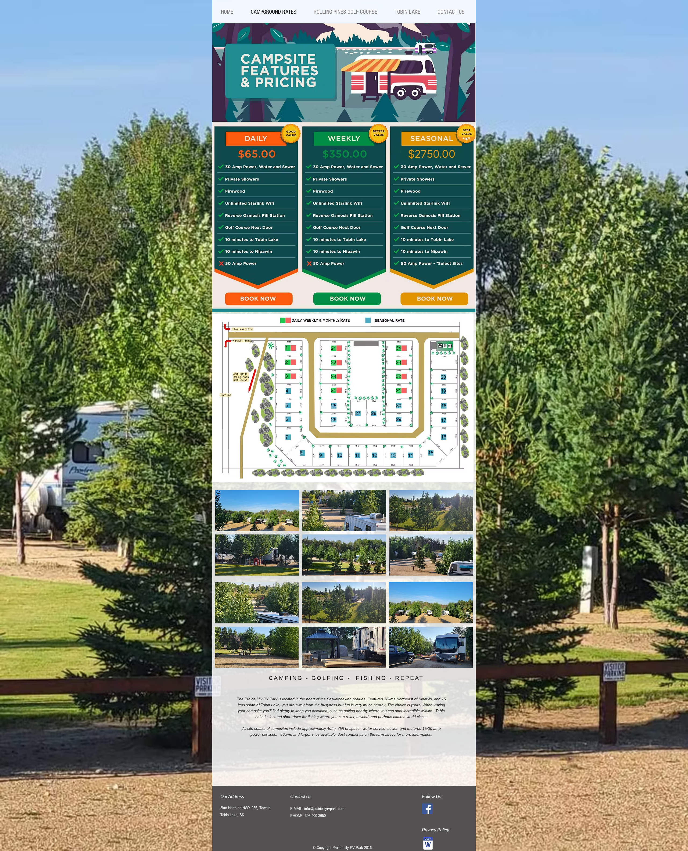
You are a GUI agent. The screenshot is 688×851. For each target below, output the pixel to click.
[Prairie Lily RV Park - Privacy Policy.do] (428, 844)
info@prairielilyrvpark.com (324, 809)
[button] (257, 510)
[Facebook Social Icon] (427, 808)
